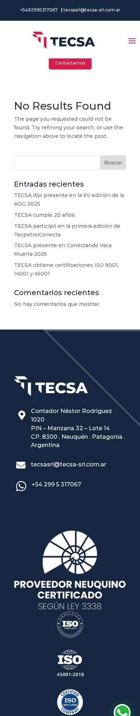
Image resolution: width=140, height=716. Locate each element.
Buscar (113, 162)
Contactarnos (70, 63)
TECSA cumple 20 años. (45, 215)
